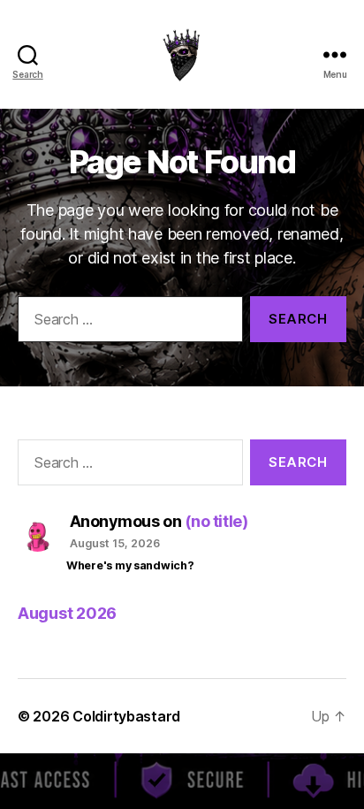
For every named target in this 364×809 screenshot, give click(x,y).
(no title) (216, 521)
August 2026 (67, 613)
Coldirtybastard (126, 716)
